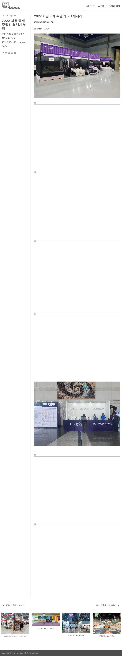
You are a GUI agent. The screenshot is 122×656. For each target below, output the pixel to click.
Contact (114, 6)
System (13, 15)
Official (5, 15)
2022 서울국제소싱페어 (106, 605)
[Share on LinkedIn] (15, 53)
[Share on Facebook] (3, 53)
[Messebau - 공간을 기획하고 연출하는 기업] (11, 5)
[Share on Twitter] (6, 53)
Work (102, 6)
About (90, 6)
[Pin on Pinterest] (12, 53)
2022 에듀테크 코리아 (15, 605)
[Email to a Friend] (9, 53)
